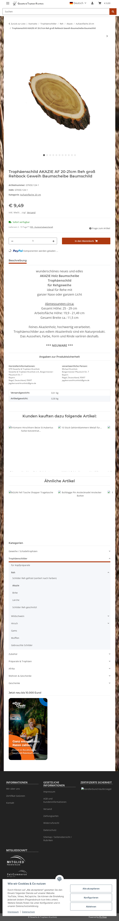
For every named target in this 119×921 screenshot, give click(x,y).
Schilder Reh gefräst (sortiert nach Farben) (34, 578)
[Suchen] (113, 11)
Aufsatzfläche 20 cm (30, 194)
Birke (15, 592)
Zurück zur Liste (18, 23)
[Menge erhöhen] (53, 241)
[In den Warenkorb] (11, 46)
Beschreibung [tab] (18, 260)
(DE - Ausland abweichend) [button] (41, 227)
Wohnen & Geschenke (20, 675)
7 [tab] (63, 155)
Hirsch (14, 623)
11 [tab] (75, 155)
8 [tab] (66, 155)
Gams (14, 630)
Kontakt (10, 802)
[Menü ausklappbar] (7, 2)
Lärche (15, 600)
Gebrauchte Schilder (22, 645)
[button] (78, 3)
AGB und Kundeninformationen (54, 800)
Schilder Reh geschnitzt (24, 607)
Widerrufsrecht (51, 822)
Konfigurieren (91, 897)
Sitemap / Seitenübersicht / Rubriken (57, 839)
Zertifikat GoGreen (15, 795)
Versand (31, 212)
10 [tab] (72, 155)
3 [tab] (50, 155)
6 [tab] (59, 155)
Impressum (13, 911)
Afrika (12, 668)
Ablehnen (91, 906)
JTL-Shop (103, 917)
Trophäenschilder (18, 558)
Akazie (15, 585)
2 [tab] (47, 155)
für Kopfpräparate (20, 565)
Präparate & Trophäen (20, 661)
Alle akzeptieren (91, 888)
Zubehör (13, 654)
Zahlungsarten (51, 815)
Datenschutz (28, 911)
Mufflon (15, 637)
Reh (13, 572)
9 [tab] (69, 155)
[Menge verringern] (12, 241)
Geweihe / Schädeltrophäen (23, 551)
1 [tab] (44, 155)
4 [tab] (53, 155)
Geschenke (14, 683)
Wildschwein (17, 616)
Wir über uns (13, 788)
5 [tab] (56, 155)
